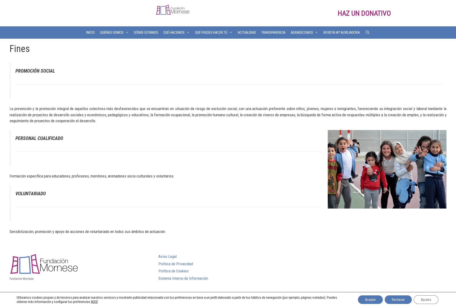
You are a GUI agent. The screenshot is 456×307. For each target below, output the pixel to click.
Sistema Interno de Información (183, 278)
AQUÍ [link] (94, 302)
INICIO (90, 32)
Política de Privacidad (175, 263)
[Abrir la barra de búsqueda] (367, 32)
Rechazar (398, 300)
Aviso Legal (167, 256)
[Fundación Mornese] (172, 9)
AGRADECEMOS (302, 32)
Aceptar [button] (370, 300)
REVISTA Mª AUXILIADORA (341, 32)
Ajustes (426, 300)
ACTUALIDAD (247, 32)
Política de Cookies (173, 271)
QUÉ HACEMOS (174, 32)
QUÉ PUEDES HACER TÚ (211, 32)
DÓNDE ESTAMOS (146, 32)
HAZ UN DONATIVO (364, 13)
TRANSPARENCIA (273, 32)
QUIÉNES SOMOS (112, 32)
